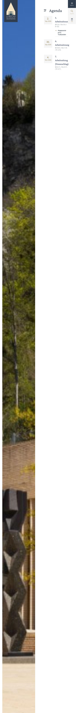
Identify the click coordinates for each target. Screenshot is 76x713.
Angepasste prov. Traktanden (62, 32)
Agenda (55, 10)
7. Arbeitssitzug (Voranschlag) (62, 60)
